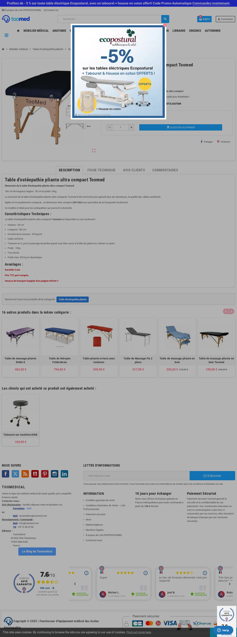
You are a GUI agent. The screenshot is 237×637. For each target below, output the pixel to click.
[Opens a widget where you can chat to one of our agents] (223, 630)
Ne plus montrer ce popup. (94, 115)
